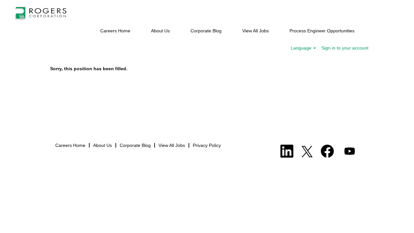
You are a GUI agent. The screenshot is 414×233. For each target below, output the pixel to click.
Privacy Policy (207, 145)
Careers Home (115, 30)
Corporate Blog (206, 30)
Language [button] (302, 47)
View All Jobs (255, 30)
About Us (160, 30)
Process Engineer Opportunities (321, 30)
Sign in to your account (344, 47)
